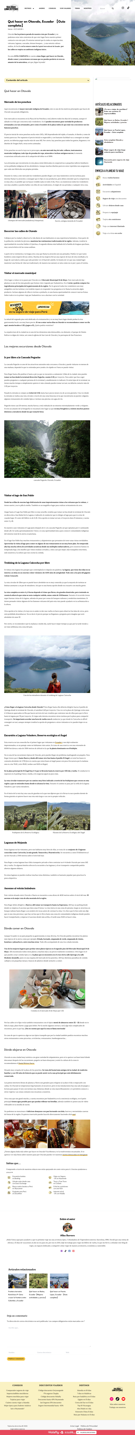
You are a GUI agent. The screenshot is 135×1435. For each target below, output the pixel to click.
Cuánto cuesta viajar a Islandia (17, 1402)
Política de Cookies (84, 1429)
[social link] (122, 7)
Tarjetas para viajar (17, 1399)
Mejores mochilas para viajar (17, 1396)
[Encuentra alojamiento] (108, 192)
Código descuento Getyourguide (50, 1390)
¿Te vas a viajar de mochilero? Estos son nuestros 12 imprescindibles (115, 111)
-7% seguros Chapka (51, 1393)
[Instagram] (62, 1251)
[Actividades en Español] (108, 185)
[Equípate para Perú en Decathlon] (16, 1193)
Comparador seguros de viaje (17, 1390)
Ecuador (58, 742)
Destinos (28, 8)
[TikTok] (66, 1251)
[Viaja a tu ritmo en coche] (108, 233)
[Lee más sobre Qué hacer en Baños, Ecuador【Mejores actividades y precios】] (38, 1281)
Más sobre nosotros (117, 1404)
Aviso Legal (74, 1426)
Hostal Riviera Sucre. (26, 1063)
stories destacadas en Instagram (74, 1155)
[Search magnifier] (112, 8)
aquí (74, 1114)
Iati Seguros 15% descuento (50, 1402)
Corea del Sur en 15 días (84, 1402)
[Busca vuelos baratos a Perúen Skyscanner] (20, 1188)
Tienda (77, 8)
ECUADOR (18, 29)
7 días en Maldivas (84, 1393)
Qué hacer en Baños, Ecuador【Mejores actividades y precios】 (38, 1295)
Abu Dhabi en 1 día (84, 1409)
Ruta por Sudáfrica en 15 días (84, 1396)
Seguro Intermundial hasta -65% (50, 1405)
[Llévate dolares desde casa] (109, 205)
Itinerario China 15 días (84, 1412)
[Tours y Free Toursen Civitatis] (57, 1183)
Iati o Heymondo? (17, 1409)
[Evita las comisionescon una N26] (58, 1188)
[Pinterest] (73, 1251)
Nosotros (87, 8)
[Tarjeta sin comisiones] (108, 219)
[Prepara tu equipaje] (106, 212)
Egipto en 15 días (84, 1399)
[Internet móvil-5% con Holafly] (56, 1193)
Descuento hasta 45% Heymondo (51, 1399)
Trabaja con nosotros (117, 1407)
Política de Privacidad (89, 1426)
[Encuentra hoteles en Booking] (16, 1177)
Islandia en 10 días (84, 1390)
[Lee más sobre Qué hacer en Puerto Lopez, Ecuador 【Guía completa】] (59, 1281)
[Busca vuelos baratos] (107, 178)
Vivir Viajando (65, 8)
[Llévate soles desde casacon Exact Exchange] (18, 1183)
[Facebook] (69, 1251)
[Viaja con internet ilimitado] (110, 226)
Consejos (52, 8)
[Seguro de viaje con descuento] (111, 199)
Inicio (10, 29)
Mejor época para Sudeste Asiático (17, 1405)
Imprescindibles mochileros (17, 1393)
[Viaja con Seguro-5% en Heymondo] (57, 1177)
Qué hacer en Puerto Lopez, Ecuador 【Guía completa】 (58, 1295)
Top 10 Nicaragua (84, 1405)
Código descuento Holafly (51, 1396)
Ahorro (42, 8)
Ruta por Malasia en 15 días (84, 1415)
